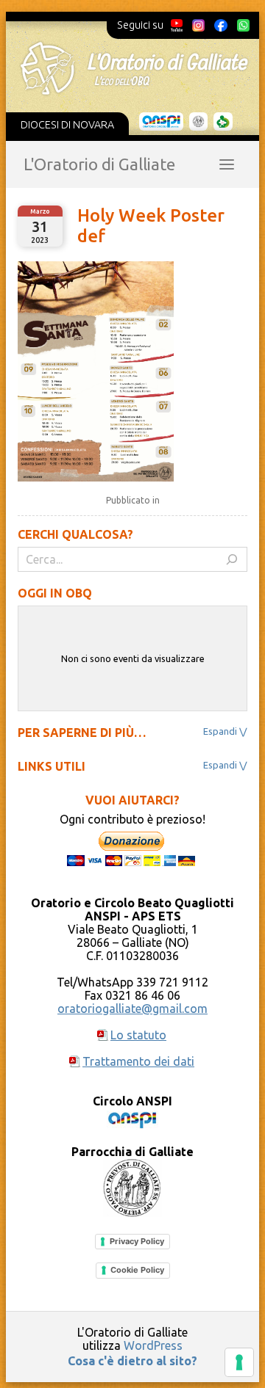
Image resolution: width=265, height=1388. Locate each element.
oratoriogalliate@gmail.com (132, 1008)
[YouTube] (177, 25)
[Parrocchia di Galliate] (198, 121)
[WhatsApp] (243, 25)
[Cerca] (232, 559)
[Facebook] (221, 25)
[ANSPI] (161, 121)
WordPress (153, 1345)
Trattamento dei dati (138, 1061)
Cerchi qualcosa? (75, 534)
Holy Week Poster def (151, 226)
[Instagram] (198, 25)
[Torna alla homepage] (134, 68)
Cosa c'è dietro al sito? (132, 1360)
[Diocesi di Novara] (223, 121)
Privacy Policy (137, 1241)
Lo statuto (138, 1035)
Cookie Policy (137, 1270)
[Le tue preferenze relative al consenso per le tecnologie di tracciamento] (239, 1362)
